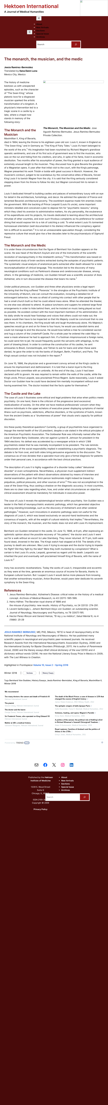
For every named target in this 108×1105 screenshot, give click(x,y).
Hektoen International (31, 6)
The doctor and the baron (15, 710)
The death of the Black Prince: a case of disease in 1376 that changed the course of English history (79, 698)
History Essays (39, 680)
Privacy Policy (40, 809)
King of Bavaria (80, 680)
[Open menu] (29, 32)
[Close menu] (38, 18)
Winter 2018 (10, 683)
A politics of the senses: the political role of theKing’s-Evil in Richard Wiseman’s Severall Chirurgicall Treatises (78, 721)
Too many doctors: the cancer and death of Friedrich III (27, 697)
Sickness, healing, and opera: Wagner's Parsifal (74, 713)
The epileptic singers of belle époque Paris (72, 706)
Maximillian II (95, 680)
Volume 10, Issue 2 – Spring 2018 (50, 665)
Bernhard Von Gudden (20, 680)
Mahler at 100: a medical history (18, 723)
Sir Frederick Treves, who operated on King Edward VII (27, 716)
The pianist (9, 703)
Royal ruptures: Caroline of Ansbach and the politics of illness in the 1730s (77, 730)
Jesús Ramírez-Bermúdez (59, 680)
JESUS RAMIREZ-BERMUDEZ (19, 632)
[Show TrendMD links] (102, 742)
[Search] (75, 44)
